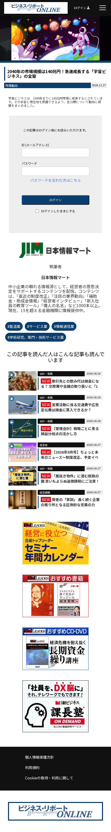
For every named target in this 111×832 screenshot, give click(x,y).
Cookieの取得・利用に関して (49, 777)
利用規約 (32, 767)
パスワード (29, 163)
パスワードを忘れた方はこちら (55, 180)
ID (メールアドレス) (35, 145)
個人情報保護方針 (39, 757)
